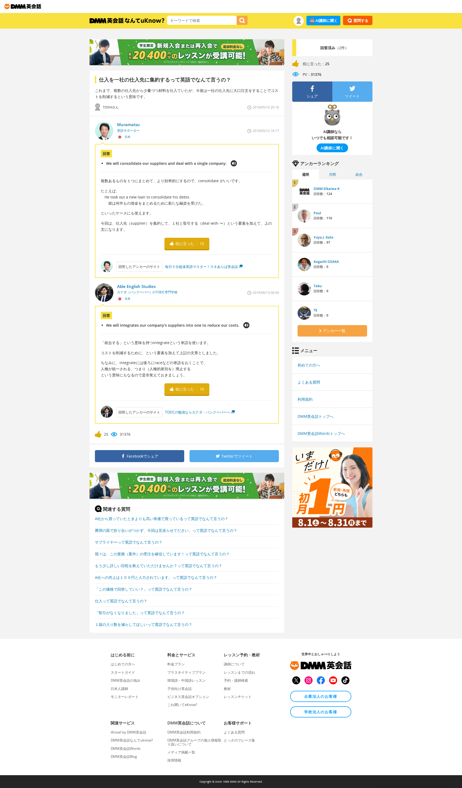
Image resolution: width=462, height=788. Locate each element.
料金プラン (176, 664)
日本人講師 (119, 688)
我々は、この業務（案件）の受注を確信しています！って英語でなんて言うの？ (162, 553)
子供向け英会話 (179, 688)
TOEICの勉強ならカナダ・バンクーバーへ (197, 412)
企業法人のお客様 (320, 696)
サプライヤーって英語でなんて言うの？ (128, 542)
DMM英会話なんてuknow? (132, 740)
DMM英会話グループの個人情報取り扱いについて (194, 742)
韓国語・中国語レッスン (186, 680)
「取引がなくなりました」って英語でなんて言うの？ (140, 612)
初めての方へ (309, 365)
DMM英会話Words (125, 748)
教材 (227, 688)
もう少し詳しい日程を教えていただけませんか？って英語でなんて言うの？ (158, 565)
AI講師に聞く (326, 20)
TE (315, 310)
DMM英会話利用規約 (184, 732)
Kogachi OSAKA (326, 261)
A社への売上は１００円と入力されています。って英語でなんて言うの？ (156, 577)
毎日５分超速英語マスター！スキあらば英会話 (201, 266)
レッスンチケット (238, 696)
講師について (234, 664)
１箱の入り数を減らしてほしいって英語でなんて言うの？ (143, 624)
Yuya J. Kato (323, 237)
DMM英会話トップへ (315, 416)
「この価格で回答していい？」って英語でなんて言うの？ (143, 589)
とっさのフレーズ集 (239, 740)
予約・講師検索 (236, 680)
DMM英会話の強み (125, 680)
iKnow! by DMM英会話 (128, 732)
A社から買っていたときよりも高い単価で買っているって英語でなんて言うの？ (161, 518)
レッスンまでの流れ (239, 672)
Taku (318, 285)
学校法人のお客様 (320, 711)
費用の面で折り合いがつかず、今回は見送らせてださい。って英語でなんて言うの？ (166, 530)
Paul (317, 212)
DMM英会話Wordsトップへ (321, 433)
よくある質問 (309, 382)
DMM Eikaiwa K (327, 188)
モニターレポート (124, 696)
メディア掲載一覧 (181, 752)
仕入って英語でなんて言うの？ (121, 600)
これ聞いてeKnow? (182, 704)
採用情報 (174, 760)
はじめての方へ (123, 664)
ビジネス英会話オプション (188, 696)
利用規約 (305, 399)
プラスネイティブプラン (186, 672)
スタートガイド (123, 672)
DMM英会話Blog (124, 756)
